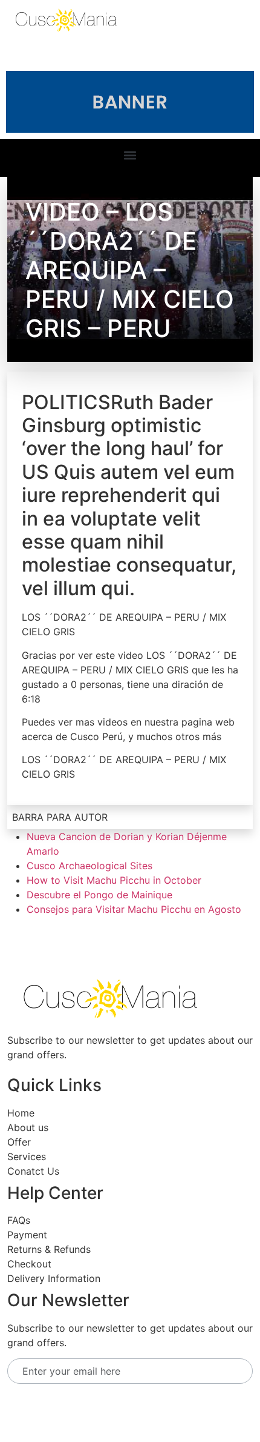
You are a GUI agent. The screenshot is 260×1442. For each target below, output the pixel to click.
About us (27, 1127)
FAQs (18, 1220)
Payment (27, 1235)
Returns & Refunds (49, 1249)
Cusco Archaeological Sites (89, 866)
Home (20, 1113)
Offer (19, 1142)
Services (26, 1156)
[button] (130, 155)
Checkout (29, 1264)
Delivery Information (53, 1278)
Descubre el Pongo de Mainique (99, 895)
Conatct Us (33, 1171)
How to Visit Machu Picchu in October (114, 880)
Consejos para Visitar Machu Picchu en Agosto (134, 909)
